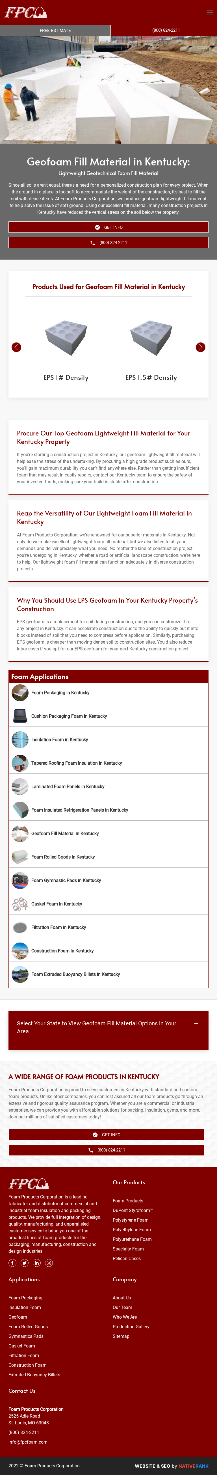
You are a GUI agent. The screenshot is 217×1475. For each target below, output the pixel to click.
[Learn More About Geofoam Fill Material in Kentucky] (108, 833)
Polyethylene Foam (132, 1229)
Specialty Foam (128, 1249)
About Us (122, 1298)
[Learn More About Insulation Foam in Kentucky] (108, 740)
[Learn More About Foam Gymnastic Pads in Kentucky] (108, 880)
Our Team (122, 1307)
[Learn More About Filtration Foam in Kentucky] (108, 927)
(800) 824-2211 (23, 1432)
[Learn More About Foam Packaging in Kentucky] (108, 693)
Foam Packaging (25, 1298)
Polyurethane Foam (132, 1239)
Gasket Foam (21, 1346)
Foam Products (128, 1201)
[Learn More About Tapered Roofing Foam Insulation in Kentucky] (108, 763)
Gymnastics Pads (26, 1336)
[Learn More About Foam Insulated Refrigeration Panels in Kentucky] (108, 810)
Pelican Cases (127, 1258)
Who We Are (125, 1317)
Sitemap (121, 1336)
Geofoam (17, 1317)
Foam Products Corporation (36, 1409)
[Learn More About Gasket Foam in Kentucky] (108, 904)
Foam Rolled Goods (28, 1326)
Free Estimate (55, 30)
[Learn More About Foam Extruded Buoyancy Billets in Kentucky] (108, 974)
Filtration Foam (23, 1355)
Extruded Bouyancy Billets (34, 1374)
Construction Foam (27, 1365)
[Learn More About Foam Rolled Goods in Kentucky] (108, 857)
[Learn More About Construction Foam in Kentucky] (108, 951)
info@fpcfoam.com (27, 1442)
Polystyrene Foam (131, 1220)
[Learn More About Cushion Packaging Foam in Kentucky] (108, 716)
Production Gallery (131, 1326)
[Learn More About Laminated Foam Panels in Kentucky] (108, 787)
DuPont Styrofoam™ (133, 1210)
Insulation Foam (24, 1307)
